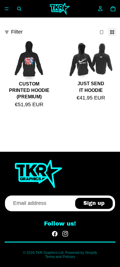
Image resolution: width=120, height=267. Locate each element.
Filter (17, 32)
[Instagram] (65, 233)
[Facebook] (54, 233)
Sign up (94, 203)
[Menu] (6, 8)
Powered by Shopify (81, 253)
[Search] (19, 8)
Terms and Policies (60, 257)
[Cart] (113, 8)
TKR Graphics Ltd (49, 253)
